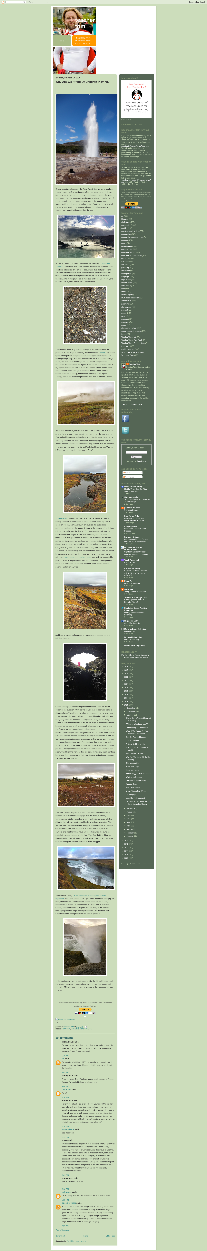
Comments (129, 477)
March (129, 829)
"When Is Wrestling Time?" (137, 724)
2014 (126, 841)
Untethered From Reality (136, 781)
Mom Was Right (132, 767)
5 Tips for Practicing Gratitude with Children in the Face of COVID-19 (135, 573)
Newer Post (60, 1236)
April (129, 826)
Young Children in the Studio (135, 592)
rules (123, 316)
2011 (126, 851)
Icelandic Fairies (132, 770)
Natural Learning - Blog (134, 645)
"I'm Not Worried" (133, 740)
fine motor (125, 264)
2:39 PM (65, 1137)
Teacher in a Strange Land (135, 597)
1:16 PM (65, 1097)
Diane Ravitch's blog (133, 487)
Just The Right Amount (135, 798)
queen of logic (69, 1203)
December (131, 708)
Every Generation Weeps (136, 791)
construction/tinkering (130, 231)
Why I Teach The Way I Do (132, 352)
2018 (126, 694)
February (130, 833)
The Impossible (132, 763)
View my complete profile (131, 404)
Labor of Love (129, 631)
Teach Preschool (131, 560)
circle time (125, 222)
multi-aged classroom (130, 298)
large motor (126, 280)
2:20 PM (65, 1126)
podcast (124, 310)
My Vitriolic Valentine (132, 583)
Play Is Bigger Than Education (138, 773)
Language (125, 277)
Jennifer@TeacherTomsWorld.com (135, 146)
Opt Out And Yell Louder (136, 737)
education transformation (81, 1029)
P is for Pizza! (129, 562)
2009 (126, 858)
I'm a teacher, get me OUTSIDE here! (133, 548)
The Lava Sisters (133, 787)
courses (124, 240)
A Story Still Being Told (135, 744)
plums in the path (132, 508)
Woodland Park (127, 355)
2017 (126, 698)
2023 (126, 677)
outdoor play (126, 301)
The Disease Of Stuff (134, 754)
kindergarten (126, 274)
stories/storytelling (128, 328)
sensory (124, 322)
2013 (126, 844)
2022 (126, 681)
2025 (126, 670)
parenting (125, 304)
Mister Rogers (127, 295)
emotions (125, 258)
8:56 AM (65, 1087)
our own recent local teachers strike (76, 557)
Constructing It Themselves (137, 728)
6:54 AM (65, 1073)
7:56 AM (65, 1226)
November (131, 711)
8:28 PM (65, 1189)
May (129, 822)
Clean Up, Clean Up (132, 623)
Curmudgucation (131, 497)
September (131, 808)
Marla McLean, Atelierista (135, 629)
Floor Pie (128, 581)
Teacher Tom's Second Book (133, 343)
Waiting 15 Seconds (134, 777)
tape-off (124, 334)
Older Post (110, 1236)
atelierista (128, 589)
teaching (124, 346)
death (123, 243)
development (126, 246)
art (122, 216)
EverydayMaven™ (132, 526)
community (65, 1029)
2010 (126, 855)
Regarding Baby (131, 621)
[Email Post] (86, 1027)
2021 (126, 684)
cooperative (126, 234)
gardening (125, 268)
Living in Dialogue (132, 537)
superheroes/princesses (131, 331)
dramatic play (126, 249)
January (130, 836)
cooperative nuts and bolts (132, 237)
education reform (128, 252)
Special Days (131, 784)
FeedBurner (142, 461)
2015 (126, 705)
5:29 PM (65, 1200)
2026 (126, 667)
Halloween (125, 270)
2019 (126, 691)
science (124, 319)
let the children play (133, 637)
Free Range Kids (131, 516)
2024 (126, 674)
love (123, 289)
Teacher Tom (85, 23)
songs (123, 325)
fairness (124, 261)
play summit (126, 307)
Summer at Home (131, 510)
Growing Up (130, 794)
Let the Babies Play (131, 640)
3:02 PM (65, 1175)
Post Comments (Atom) (76, 1241)
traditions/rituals (127, 349)
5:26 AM (65, 1056)
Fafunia (102, 353)
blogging (124, 219)
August (130, 812)
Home (85, 1236)
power (123, 313)
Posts (127, 473)
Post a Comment (62, 1230)
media (123, 292)
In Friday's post (61, 518)
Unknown (66, 1089)
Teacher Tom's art (128, 337)
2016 (126, 701)
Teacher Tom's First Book (131, 340)
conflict (124, 228)
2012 (126, 848)
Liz (63, 1058)
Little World (126, 286)
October (130, 715)
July (129, 815)
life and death (126, 283)
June (129, 819)
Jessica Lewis (68, 1129)
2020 (126, 687)
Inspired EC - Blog (132, 568)
